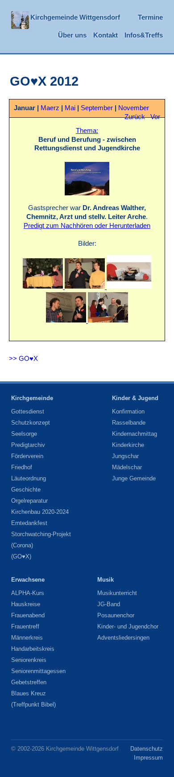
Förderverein (27, 456)
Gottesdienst (27, 411)
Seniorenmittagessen (38, 671)
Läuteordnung (28, 478)
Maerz (50, 108)
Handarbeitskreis (32, 648)
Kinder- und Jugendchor (127, 626)
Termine (150, 17)
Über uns (72, 35)
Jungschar (125, 456)
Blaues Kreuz (28, 693)
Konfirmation (128, 411)
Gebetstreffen (28, 682)
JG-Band (108, 604)
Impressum (148, 757)
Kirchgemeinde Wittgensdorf (75, 17)
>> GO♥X (23, 358)
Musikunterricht (117, 593)
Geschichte (26, 489)
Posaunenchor (115, 615)
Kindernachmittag (134, 433)
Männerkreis (27, 637)
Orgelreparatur (29, 500)
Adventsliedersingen (123, 637)
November (133, 108)
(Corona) (22, 545)
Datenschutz (146, 748)
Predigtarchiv (28, 445)
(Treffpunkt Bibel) (33, 704)
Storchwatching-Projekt (41, 534)
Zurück (134, 116)
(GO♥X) (21, 556)
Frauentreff (25, 626)
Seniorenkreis (28, 660)
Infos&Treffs (143, 35)
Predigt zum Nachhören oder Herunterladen (87, 225)
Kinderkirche (128, 445)
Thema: (87, 130)
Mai (70, 108)
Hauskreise (25, 604)
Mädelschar (127, 467)
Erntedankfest (29, 523)
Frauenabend (28, 615)
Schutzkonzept (30, 422)
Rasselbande (128, 422)
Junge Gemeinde (134, 478)
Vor (155, 116)
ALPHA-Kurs (27, 593)
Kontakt (105, 35)
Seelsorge (24, 433)
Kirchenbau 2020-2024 (40, 511)
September (97, 108)
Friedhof (21, 467)
